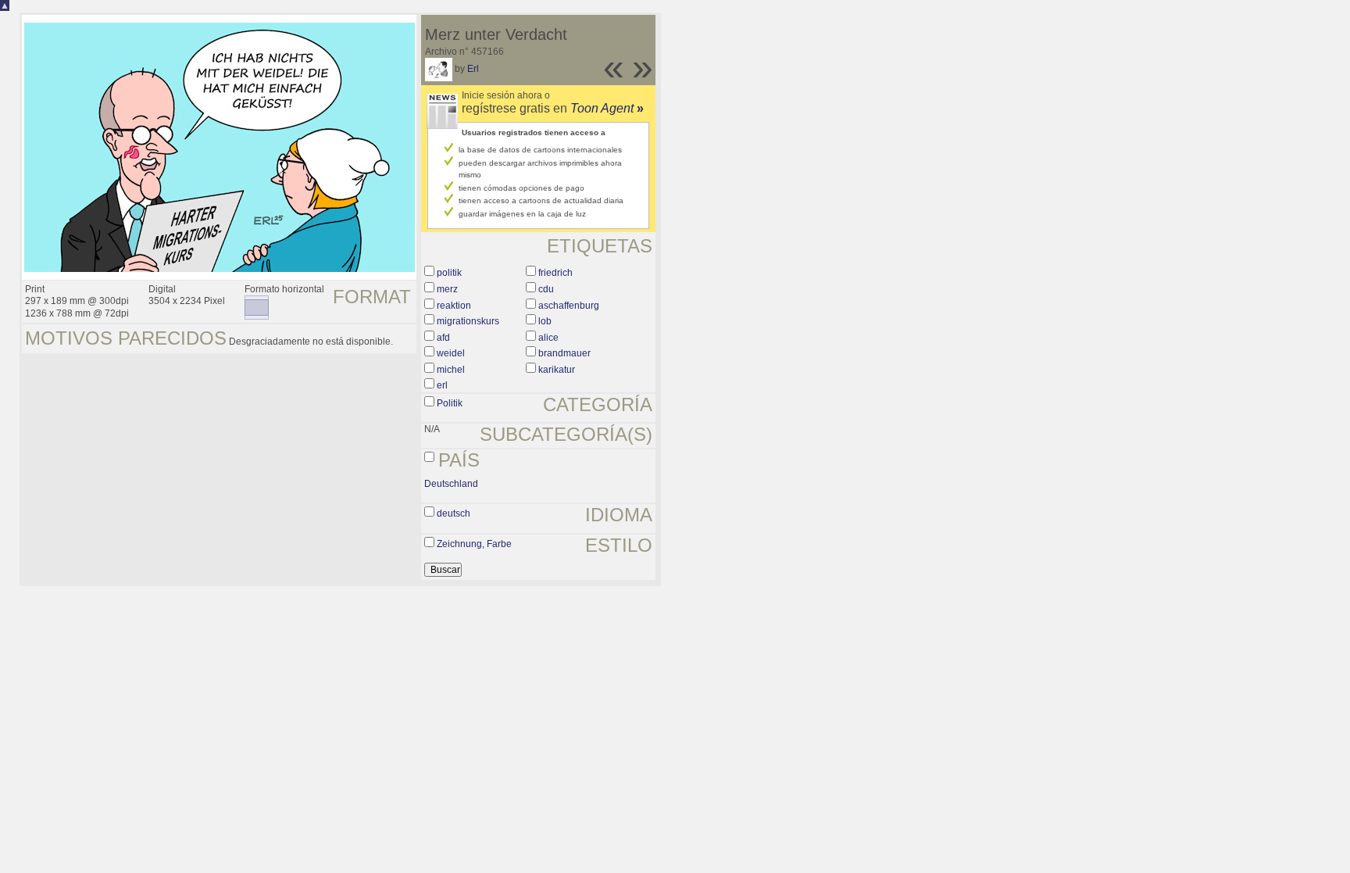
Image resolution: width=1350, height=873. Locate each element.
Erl (473, 68)
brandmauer (564, 353)
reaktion (454, 305)
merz (447, 289)
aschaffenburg (568, 305)
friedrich (555, 272)
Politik (449, 403)
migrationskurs (468, 321)
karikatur (556, 369)
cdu (546, 289)
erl (442, 385)
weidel (451, 353)
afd (443, 337)
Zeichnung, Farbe (474, 543)
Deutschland (451, 483)
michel (451, 369)
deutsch (453, 513)
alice (548, 337)
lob (545, 321)
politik (449, 272)
